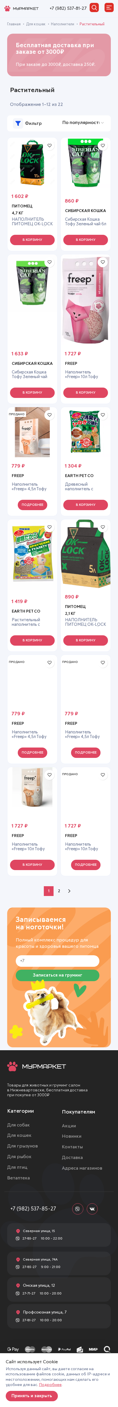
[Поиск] (94, 7)
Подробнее (50, 1385)
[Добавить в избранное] (49, 145)
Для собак (18, 1125)
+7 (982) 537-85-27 (33, 1209)
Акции (69, 1126)
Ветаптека (18, 1178)
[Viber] (77, 1208)
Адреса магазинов (82, 1168)
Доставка (72, 1157)
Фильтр (33, 123)
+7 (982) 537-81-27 (68, 8)
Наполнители (63, 24)
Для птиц (17, 1167)
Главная (14, 24)
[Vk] (92, 1208)
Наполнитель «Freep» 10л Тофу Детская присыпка (30, 849)
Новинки (71, 1136)
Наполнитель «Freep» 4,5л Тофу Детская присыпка (30, 489)
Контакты (72, 1147)
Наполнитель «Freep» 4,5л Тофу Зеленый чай (29, 736)
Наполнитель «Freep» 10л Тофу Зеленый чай (81, 849)
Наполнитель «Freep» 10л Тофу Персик (81, 377)
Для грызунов (22, 1146)
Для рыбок (19, 1156)
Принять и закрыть (31, 1396)
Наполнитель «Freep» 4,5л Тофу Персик (82, 736)
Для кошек (36, 24)
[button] (32, 240)
